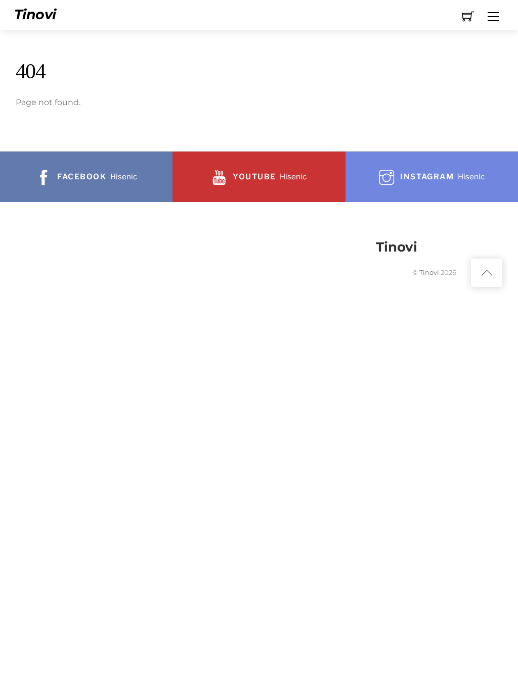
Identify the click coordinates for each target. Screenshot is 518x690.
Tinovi (429, 272)
